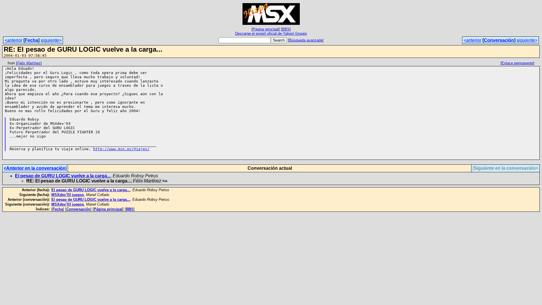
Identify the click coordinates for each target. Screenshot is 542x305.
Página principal (266, 29)
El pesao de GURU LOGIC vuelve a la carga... (62, 175)
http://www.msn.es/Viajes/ (121, 149)
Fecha (31, 40)
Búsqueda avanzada (305, 40)
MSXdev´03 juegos (67, 195)
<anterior (13, 40)
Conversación (499, 40)
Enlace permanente (517, 63)
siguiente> (51, 40)
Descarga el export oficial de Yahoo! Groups (271, 33)
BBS (286, 29)
